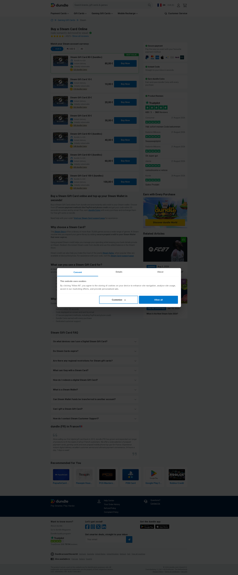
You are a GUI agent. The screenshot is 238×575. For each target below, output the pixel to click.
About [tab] (160, 271)
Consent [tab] (78, 272)
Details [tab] (119, 271)
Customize (117, 300)
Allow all (158, 300)
